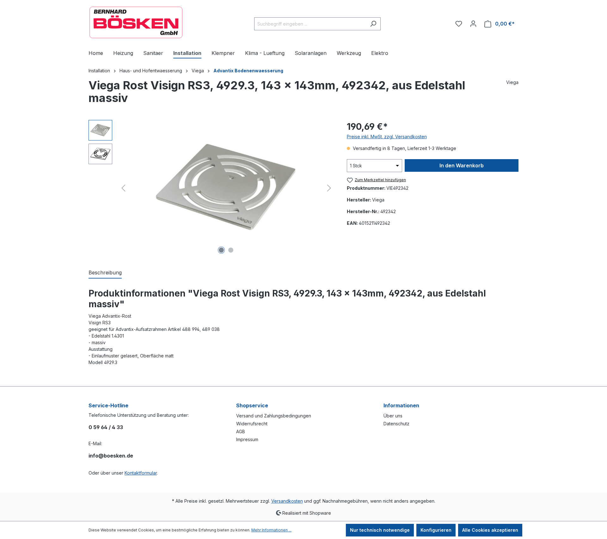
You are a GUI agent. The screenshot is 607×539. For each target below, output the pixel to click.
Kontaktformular (141, 473)
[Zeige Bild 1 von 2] (221, 250)
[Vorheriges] (123, 188)
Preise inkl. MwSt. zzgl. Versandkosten (387, 136)
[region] (211, 188)
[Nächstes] (329, 188)
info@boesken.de (111, 455)
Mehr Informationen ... (271, 530)
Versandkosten (287, 501)
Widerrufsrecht (251, 423)
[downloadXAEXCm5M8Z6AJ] (226, 188)
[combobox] (310, 23)
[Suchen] (373, 23)
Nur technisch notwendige (380, 530)
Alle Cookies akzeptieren (490, 530)
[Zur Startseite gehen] (136, 22)
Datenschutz (396, 423)
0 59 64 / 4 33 (106, 427)
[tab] (105, 272)
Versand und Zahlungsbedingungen (273, 415)
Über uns (392, 415)
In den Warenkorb (461, 165)
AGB (240, 431)
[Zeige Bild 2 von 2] (230, 250)
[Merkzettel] (458, 24)
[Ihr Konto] (473, 24)
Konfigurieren (435, 530)
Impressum (247, 439)
